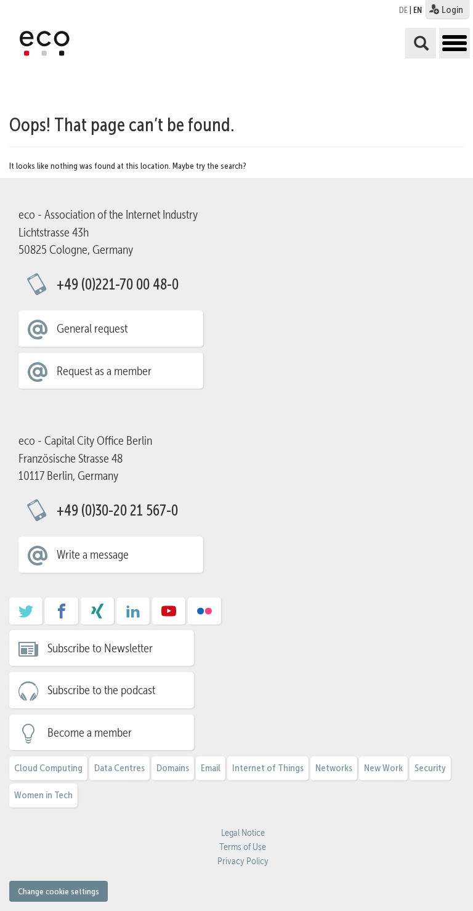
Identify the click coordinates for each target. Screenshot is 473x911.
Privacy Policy (243, 861)
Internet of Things (268, 768)
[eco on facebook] (61, 615)
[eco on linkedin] (133, 615)
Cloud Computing (48, 768)
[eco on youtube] (168, 615)
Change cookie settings (58, 891)
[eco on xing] (97, 615)
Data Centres (119, 768)
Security (430, 768)
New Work (383, 768)
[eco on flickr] (204, 615)
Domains (172, 768)
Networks (333, 768)
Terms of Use (242, 846)
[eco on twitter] (25, 615)
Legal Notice (243, 832)
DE (403, 10)
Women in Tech (43, 795)
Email (210, 768)
